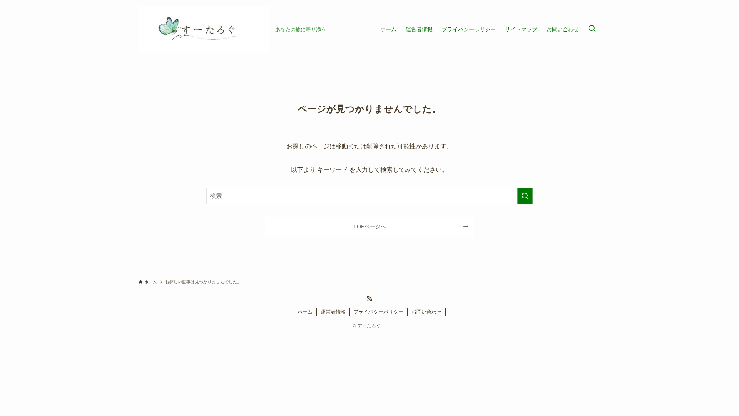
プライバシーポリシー (378, 312)
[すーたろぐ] (204, 29)
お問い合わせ (426, 312)
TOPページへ (369, 226)
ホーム (305, 312)
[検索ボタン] (592, 29)
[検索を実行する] (525, 196)
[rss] (369, 298)
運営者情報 (333, 312)
